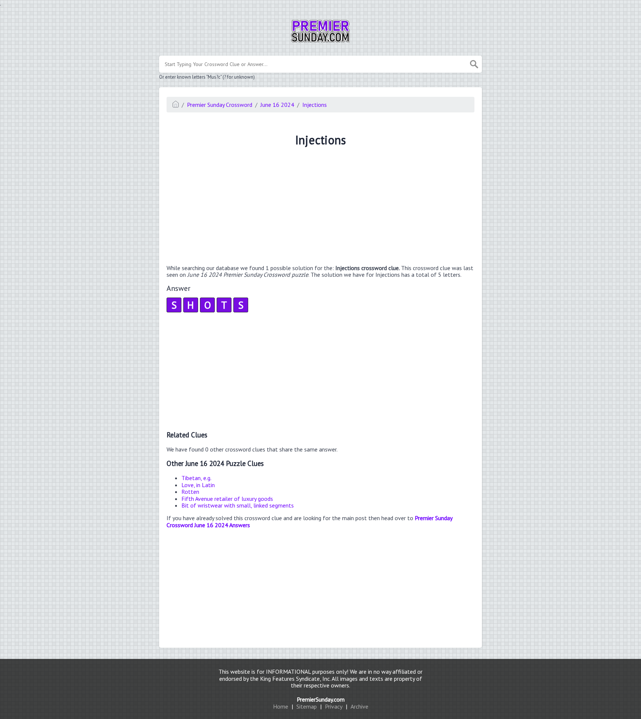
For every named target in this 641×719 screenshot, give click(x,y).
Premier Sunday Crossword (219, 104)
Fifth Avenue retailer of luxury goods (227, 498)
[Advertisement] (320, 207)
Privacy (333, 706)
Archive (359, 706)
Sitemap (306, 706)
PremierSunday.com (321, 699)
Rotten (190, 491)
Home (280, 706)
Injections (314, 104)
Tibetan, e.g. (196, 478)
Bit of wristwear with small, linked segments (237, 505)
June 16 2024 (277, 104)
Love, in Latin (198, 485)
